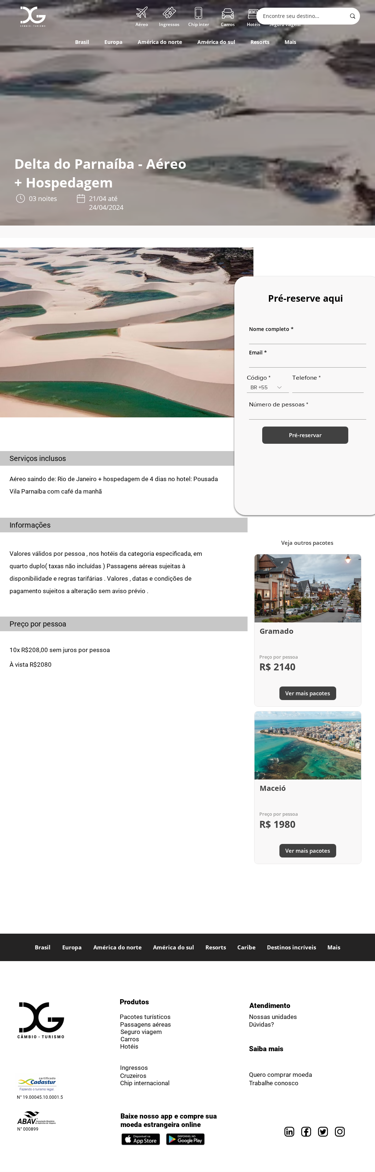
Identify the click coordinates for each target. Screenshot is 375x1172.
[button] (253, 24)
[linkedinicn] (289, 1132)
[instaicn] (340, 1132)
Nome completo (269, 329)
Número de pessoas (277, 404)
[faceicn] (306, 1132)
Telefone (304, 377)
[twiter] (323, 1132)
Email (256, 352)
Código (257, 377)
